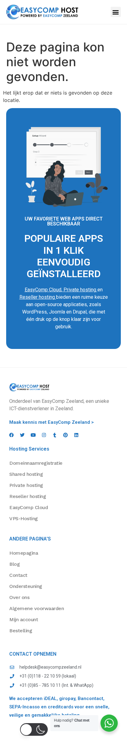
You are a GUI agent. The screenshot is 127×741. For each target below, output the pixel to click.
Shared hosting (26, 474)
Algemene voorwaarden (36, 608)
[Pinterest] (65, 435)
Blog (14, 564)
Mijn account (23, 619)
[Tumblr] (54, 435)
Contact (18, 575)
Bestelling (20, 631)
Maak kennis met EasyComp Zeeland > (51, 422)
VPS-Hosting (23, 518)
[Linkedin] (76, 435)
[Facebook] (11, 435)
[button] (116, 12)
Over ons (19, 597)
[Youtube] (33, 435)
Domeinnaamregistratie (36, 463)
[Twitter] (22, 435)
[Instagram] (44, 435)
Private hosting (79, 290)
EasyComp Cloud (43, 290)
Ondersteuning (25, 586)
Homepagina (23, 553)
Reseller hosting (37, 297)
